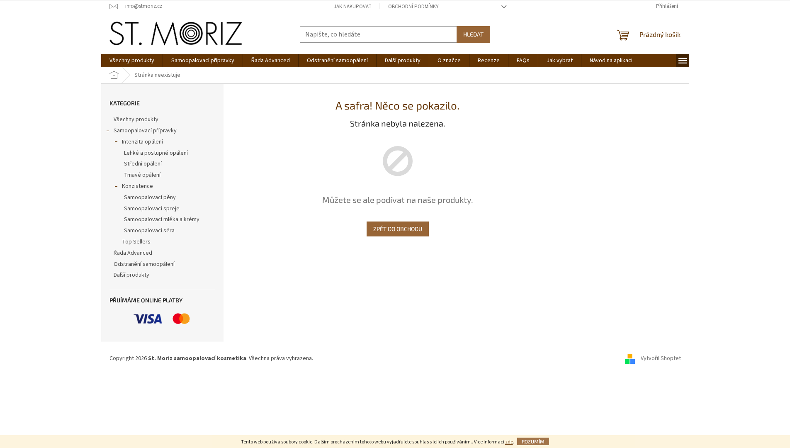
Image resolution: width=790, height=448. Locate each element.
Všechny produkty (136, 119)
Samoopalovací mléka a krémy (161, 219)
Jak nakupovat (353, 6)
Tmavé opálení (142, 175)
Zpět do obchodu (397, 228)
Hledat (473, 34)
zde (509, 442)
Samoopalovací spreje (152, 209)
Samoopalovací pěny (150, 197)
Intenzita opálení (142, 142)
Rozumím (533, 441)
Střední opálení (143, 164)
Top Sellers (136, 242)
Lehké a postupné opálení (156, 153)
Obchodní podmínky (413, 6)
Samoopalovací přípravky (145, 131)
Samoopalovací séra (149, 230)
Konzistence (137, 186)
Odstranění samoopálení (144, 264)
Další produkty (131, 275)
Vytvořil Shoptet (661, 359)
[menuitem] (132, 60)
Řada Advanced (133, 253)
